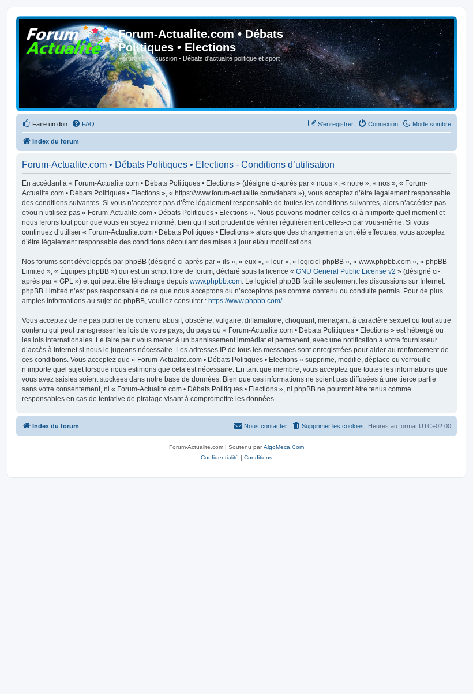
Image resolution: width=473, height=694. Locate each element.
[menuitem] (44, 124)
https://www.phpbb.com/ (245, 301)
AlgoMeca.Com (284, 447)
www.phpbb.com (216, 281)
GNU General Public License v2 (346, 271)
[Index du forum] (68, 37)
